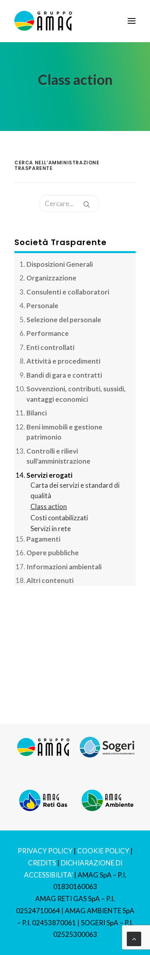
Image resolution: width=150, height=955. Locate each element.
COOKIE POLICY (103, 851)
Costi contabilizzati (59, 517)
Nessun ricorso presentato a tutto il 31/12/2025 (73, 677)
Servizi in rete (50, 528)
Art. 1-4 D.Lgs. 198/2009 (54, 644)
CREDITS (42, 863)
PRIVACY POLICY (45, 851)
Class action (48, 506)
